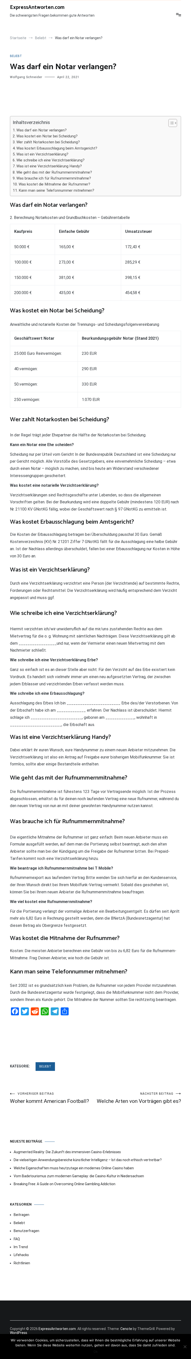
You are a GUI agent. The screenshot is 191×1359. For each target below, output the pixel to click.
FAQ (17, 1239)
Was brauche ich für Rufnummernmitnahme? (53, 178)
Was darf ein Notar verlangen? (41, 130)
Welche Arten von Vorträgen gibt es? (139, 1098)
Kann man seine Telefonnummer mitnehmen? (56, 190)
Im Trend (21, 1247)
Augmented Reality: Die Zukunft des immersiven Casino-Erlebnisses (67, 1152)
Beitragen (21, 1215)
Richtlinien (22, 1263)
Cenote (126, 1329)
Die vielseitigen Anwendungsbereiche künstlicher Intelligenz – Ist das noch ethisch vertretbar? (88, 1160)
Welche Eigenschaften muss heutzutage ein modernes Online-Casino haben (74, 1168)
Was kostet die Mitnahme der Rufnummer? (54, 184)
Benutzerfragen (26, 1231)
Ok (96, 1352)
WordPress (18, 1333)
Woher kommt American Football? (49, 1098)
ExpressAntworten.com (37, 7)
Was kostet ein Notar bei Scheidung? (47, 136)
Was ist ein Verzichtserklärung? (42, 154)
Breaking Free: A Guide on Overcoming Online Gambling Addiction (64, 1184)
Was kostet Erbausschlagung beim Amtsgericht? (56, 148)
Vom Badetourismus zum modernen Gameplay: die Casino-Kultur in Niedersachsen (79, 1176)
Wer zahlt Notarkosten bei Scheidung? (48, 142)
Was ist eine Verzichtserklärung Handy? (49, 166)
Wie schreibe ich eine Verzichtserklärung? (50, 160)
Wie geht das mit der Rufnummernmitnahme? (54, 172)
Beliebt (16, 56)
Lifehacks (21, 1255)
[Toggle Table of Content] (170, 123)
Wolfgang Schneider (26, 77)
